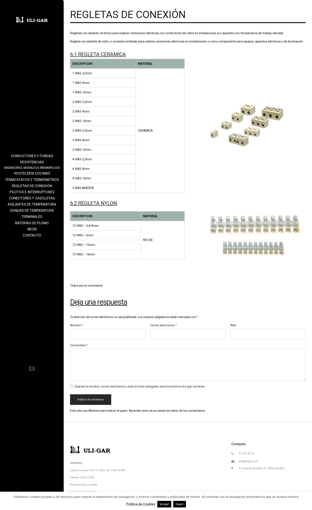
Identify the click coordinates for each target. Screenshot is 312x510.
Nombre (76, 325)
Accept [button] (164, 504)
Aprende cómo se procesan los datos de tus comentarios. (167, 410)
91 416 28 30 (246, 453)
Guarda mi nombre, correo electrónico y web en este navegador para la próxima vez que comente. (139, 386)
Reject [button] (179, 504)
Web (233, 325)
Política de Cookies (140, 504)
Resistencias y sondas (83, 484)
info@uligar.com (248, 461)
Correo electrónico (163, 325)
